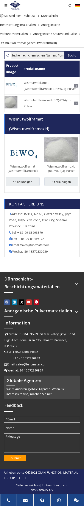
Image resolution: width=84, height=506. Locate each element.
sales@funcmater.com (31, 364)
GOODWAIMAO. (42, 490)
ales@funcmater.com (36, 245)
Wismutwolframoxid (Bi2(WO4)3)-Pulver (47, 103)
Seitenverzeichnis (28, 485)
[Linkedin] (14, 302)
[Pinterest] (36, 302)
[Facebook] (7, 302)
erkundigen (24, 181)
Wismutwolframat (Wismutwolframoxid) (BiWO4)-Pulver (50, 86)
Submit (16, 458)
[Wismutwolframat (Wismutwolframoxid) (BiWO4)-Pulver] (23, 154)
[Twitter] (21, 302)
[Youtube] (29, 302)
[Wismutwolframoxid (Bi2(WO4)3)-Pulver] (61, 153)
